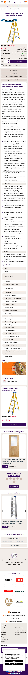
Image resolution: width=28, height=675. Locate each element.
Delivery (15, 70)
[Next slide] (25, 450)
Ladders (10, 9)
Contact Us (4, 639)
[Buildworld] (5, 2)
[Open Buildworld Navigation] (2, 2)
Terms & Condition (20, 630)
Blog (2, 637)
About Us (3, 628)
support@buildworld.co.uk (15, 621)
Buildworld (3, 9)
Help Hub (17, 634)
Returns (15, 73)
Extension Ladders (7, 542)
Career (3, 641)
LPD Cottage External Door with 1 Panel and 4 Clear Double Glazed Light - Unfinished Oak (14, 461)
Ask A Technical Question (15, 77)
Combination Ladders (14, 538)
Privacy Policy (19, 628)
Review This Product (21, 51)
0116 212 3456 (15, 618)
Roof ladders (21, 542)
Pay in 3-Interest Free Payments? (12, 65)
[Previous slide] (2, 450)
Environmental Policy (21, 632)
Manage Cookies (14, 664)
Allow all (14, 661)
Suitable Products (15, 80)
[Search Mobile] (9, 2)
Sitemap (3, 634)
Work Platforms (19, 9)
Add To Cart (14, 424)
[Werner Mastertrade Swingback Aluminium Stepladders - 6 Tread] (14, 507)
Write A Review (14, 486)
